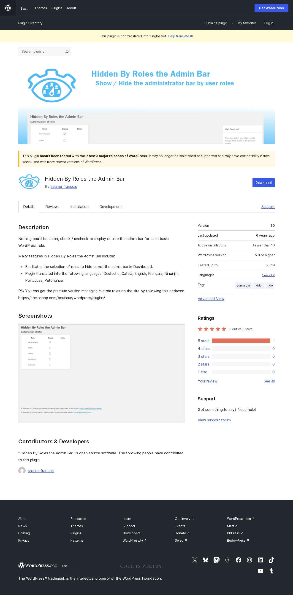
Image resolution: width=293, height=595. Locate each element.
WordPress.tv (135, 540)
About (22, 519)
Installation (79, 206)
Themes (77, 526)
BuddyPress (238, 540)
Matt (232, 526)
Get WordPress (271, 8)
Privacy (24, 540)
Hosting (24, 533)
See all (269, 381)
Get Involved (185, 519)
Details (29, 206)
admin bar (243, 285)
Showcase (78, 519)
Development (110, 206)
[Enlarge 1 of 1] (178, 330)
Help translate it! (180, 36)
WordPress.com (241, 519)
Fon (64, 566)
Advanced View (211, 298)
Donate (182, 533)
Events (180, 526)
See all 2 (268, 275)
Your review (207, 381)
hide (270, 285)
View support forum (214, 420)
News (22, 526)
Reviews (52, 206)
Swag (181, 540)
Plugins (76, 533)
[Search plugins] (66, 51)
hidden (258, 285)
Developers (132, 533)
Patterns (77, 540)
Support (268, 206)
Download (263, 183)
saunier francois (64, 186)
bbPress (235, 533)
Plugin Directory (30, 23)
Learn (127, 519)
